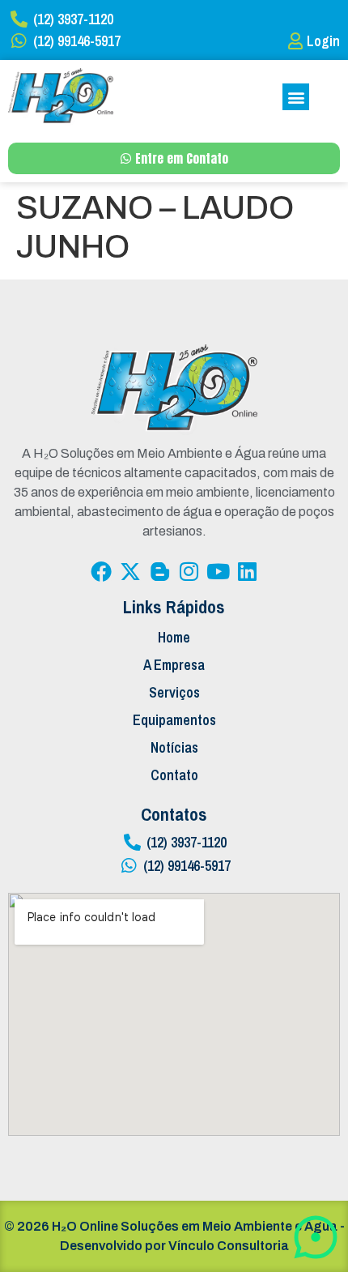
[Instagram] (188, 571)
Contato (174, 775)
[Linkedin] (246, 571)
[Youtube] (217, 571)
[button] (295, 96)
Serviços (174, 692)
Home (174, 637)
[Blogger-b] (159, 571)
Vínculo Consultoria (228, 1246)
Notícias (174, 747)
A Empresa (174, 665)
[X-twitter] (130, 571)
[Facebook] (101, 571)
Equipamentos (174, 720)
